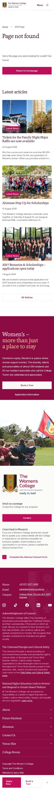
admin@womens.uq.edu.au (31, 589)
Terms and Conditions (12, 768)
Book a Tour (29, 782)
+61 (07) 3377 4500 (28, 584)
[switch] (43, 5)
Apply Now (9, 782)
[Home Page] (14, 5)
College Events (11, 752)
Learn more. (27, 700)
